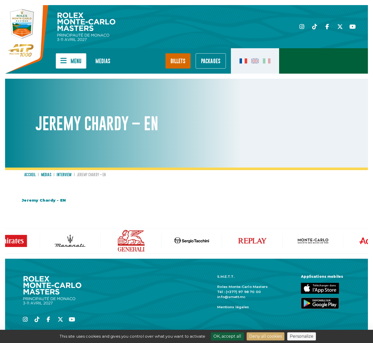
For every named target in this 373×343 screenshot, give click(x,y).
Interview (64, 175)
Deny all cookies (265, 336)
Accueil (30, 175)
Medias (102, 61)
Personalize (301, 336)
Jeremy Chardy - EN (44, 200)
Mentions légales (233, 307)
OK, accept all (227, 336)
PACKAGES (211, 61)
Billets (178, 61)
